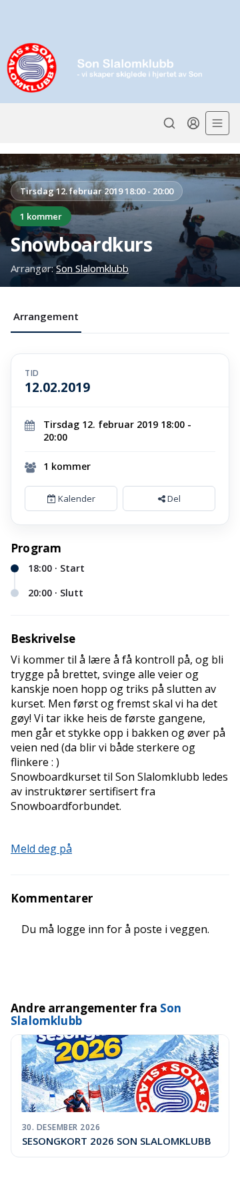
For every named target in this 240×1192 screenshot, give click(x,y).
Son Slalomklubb (92, 268)
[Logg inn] (193, 123)
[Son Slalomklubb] (120, 68)
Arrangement (46, 316)
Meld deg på (41, 848)
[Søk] (169, 123)
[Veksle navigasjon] (217, 123)
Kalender (75, 498)
